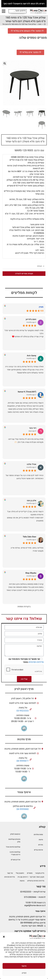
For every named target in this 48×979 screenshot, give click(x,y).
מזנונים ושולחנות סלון (14, 840)
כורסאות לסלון (15, 834)
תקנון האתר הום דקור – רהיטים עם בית (31, 877)
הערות (39, 266)
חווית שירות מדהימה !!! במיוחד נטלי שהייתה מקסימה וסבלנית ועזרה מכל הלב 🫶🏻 (25, 441)
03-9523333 (23, 710)
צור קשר (10, 873)
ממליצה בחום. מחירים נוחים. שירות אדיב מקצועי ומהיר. (27, 549)
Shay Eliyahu (30, 573)
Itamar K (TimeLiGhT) (27, 392)
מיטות (41, 839)
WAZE (40, 925)
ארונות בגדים (38, 850)
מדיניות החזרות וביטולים (35, 881)
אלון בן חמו (31, 500)
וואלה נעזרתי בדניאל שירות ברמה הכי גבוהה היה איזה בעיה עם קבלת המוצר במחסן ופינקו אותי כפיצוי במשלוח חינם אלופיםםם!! (24, 369)
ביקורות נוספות (24, 606)
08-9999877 (23, 761)
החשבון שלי (20, 873)
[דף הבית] (45, 24)
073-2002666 (30, 897)
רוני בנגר (32, 428)
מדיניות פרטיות (9, 877)
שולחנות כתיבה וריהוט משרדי (15, 853)
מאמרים (29, 873)
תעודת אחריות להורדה (24, 273)
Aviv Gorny (31, 355)
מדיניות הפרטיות (36, 662)
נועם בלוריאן (31, 319)
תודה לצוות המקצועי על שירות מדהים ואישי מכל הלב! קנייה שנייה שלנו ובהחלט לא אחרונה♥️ (24, 333)
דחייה (24, 973)
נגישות (22, 881)
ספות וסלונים (38, 834)
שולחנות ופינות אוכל (13, 847)
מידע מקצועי (39, 873)
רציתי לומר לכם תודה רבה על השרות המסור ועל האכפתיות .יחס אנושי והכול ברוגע (24, 477)
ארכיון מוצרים (15, 859)
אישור (24, 966)
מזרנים (40, 844)
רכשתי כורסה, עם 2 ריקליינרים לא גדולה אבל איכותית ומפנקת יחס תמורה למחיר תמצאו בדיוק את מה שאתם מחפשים (25, 516)
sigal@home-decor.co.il (34, 905)
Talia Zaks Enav (29, 537)
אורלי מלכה (31, 464)
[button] (4, 936)
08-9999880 (23, 809)
